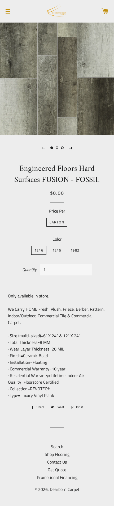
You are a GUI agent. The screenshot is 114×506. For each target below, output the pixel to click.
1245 (56, 250)
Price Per (57, 211)
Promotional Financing (57, 477)
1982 (75, 250)
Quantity (29, 269)
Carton (57, 222)
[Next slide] (71, 148)
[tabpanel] (57, 78)
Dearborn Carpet (65, 489)
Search (57, 446)
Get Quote (57, 469)
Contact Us (57, 462)
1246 (38, 250)
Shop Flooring (57, 454)
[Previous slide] (43, 148)
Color (57, 239)
